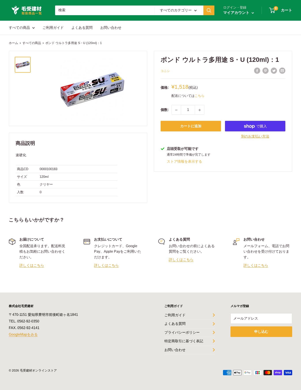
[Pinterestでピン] (265, 70)
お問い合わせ (110, 27)
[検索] (208, 10)
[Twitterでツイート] (274, 70)
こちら (199, 96)
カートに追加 (190, 126)
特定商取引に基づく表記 (183, 341)
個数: (165, 110)
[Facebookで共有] (257, 70)
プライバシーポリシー (182, 332)
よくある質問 (82, 27)
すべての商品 (19, 27)
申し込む (261, 331)
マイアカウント (237, 13)
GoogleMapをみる (23, 334)
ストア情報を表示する (184, 161)
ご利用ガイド (53, 27)
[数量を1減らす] (176, 110)
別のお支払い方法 (255, 136)
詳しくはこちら (31, 265)
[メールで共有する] (282, 70)
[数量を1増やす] (199, 110)
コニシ (165, 71)
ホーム (13, 43)
